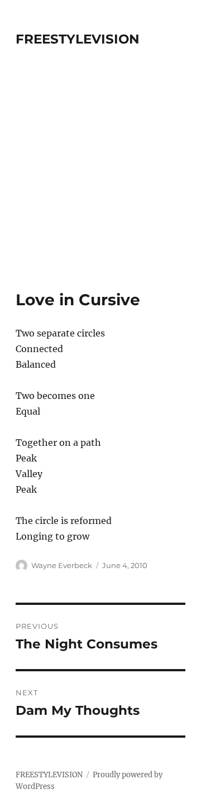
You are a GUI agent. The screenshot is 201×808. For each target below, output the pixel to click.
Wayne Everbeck (61, 565)
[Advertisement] (100, 184)
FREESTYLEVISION (78, 39)
